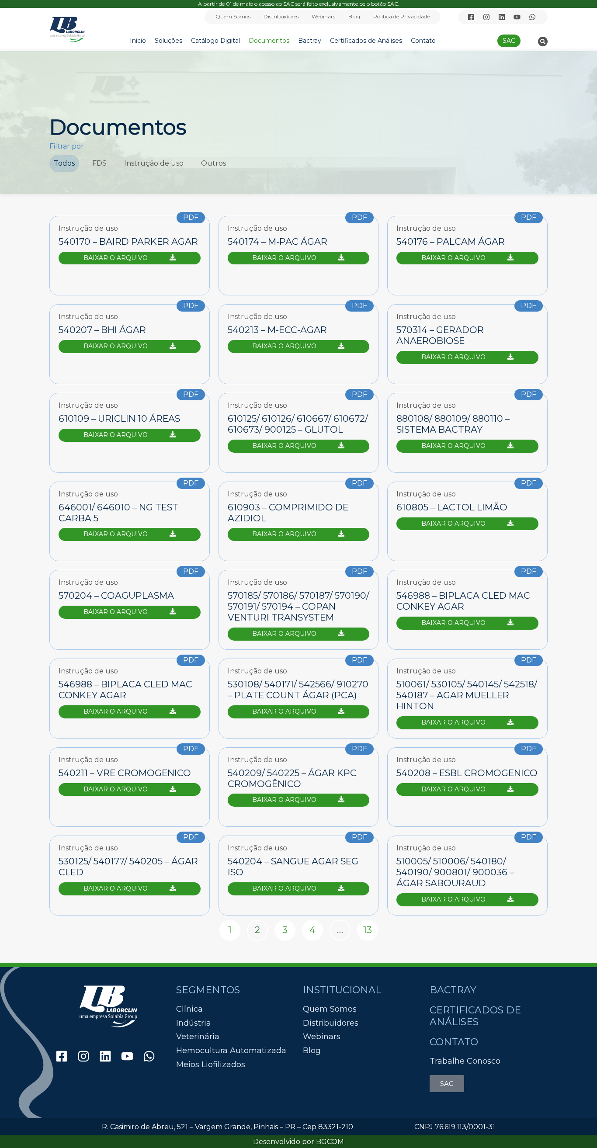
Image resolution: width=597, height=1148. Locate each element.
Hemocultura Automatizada (231, 1050)
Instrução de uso (154, 163)
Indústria (193, 1023)
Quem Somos (232, 16)
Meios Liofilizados (210, 1064)
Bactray (309, 41)
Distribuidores (281, 16)
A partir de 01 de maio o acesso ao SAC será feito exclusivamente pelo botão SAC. (298, 3)
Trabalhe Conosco (465, 1061)
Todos (64, 163)
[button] (543, 41)
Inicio (138, 41)
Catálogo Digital (215, 41)
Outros (213, 163)
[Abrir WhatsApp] (575, 1126)
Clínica (189, 1009)
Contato (423, 41)
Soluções (168, 41)
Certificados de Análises (366, 41)
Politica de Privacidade (401, 16)
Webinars (323, 16)
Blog (354, 16)
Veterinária (197, 1036)
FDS (99, 163)
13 (370, 928)
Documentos (269, 41)
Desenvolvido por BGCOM (298, 1142)
